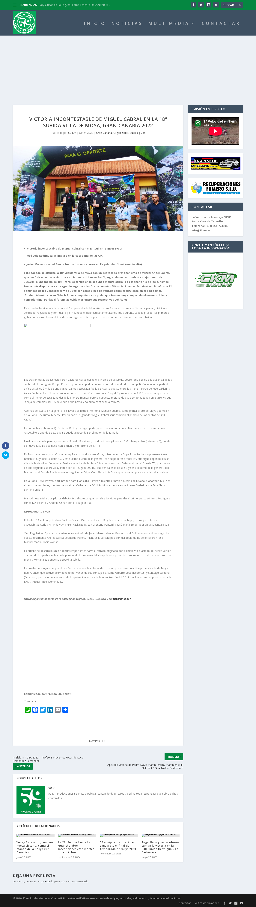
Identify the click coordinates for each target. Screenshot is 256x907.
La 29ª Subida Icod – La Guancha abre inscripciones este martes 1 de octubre (76, 847)
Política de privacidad (206, 903)
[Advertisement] (128, 63)
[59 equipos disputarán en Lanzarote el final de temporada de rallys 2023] (119, 835)
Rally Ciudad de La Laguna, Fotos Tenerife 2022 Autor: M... (74, 5)
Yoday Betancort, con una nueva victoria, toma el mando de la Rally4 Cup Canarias (34, 847)
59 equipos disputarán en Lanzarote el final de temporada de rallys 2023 (118, 845)
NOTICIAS (127, 24)
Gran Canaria (104, 132)
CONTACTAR (221, 24)
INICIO (95, 24)
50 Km (72, 132)
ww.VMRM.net (122, 599)
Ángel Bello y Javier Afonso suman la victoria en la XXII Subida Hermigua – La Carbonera (160, 847)
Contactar (185, 903)
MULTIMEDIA (169, 24)
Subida (134, 132)
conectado (47, 881)
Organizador (120, 132)
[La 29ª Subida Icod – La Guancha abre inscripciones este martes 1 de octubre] (77, 835)
